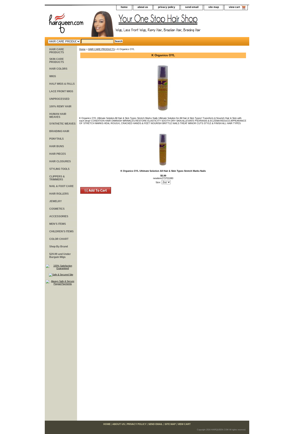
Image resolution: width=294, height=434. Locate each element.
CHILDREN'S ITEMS (61, 231)
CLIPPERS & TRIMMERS (57, 178)
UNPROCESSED (59, 98)
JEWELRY (55, 201)
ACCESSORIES (58, 216)
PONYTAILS (56, 138)
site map (213, 7)
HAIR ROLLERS (59, 193)
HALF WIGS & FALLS (62, 83)
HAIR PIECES (57, 153)
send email (191, 7)
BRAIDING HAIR (59, 131)
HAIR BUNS (56, 146)
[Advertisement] (61, 355)
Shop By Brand (58, 246)
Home (82, 49)
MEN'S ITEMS (57, 223)
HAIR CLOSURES (60, 161)
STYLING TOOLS (59, 168)
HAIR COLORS (58, 68)
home (124, 7)
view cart (234, 7)
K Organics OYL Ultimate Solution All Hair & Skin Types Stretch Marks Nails (163, 171)
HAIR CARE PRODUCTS (101, 49)
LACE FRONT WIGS (61, 91)
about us (143, 7)
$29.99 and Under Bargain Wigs (60, 256)
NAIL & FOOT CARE (61, 186)
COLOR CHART (58, 238)
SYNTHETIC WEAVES (62, 123)
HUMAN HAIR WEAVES (57, 115)
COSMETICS (57, 208)
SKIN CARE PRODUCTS (56, 61)
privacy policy (166, 7)
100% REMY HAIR (60, 106)
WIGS (52, 76)
